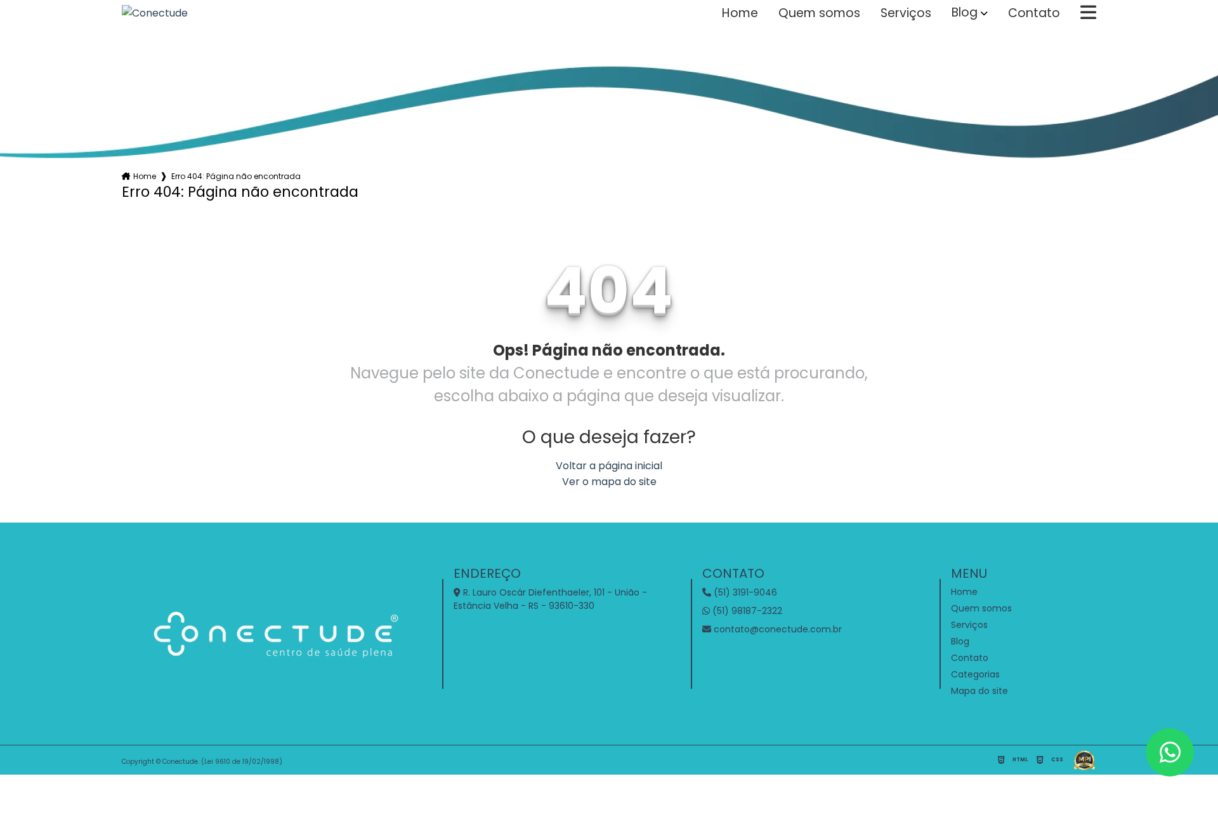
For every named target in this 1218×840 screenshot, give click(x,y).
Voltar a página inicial (609, 465)
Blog (965, 13)
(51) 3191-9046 (744, 592)
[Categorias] (1088, 13)
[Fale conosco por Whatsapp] (1170, 752)
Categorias (975, 674)
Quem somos (819, 13)
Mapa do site (979, 691)
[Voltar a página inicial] (155, 13)
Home (740, 13)
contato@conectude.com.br (776, 629)
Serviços (906, 13)
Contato (1034, 13)
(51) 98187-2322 (746, 610)
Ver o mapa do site (609, 481)
